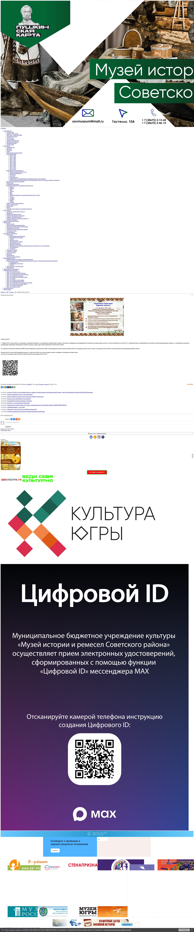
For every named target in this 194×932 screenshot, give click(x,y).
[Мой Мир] (6, 387)
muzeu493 (29, 384)
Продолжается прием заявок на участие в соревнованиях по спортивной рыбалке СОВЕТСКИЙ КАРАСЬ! (37, 405)
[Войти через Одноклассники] (19, 419)
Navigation (3, 128)
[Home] (97, 64)
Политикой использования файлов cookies (117, 930)
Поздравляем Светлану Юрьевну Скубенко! (19, 401)
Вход (9, 430)
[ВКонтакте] (2, 387)
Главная (3, 292)
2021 (7, 292)
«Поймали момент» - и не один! (16, 407)
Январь (11, 292)
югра (37, 384)
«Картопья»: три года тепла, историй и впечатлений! (21, 409)
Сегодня (9, 384)
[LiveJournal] (10, 387)
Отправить (8, 426)
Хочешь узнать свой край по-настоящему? (19, 398)
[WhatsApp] (14, 387)
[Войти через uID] (11, 419)
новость (47, 384)
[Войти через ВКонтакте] (14, 419)
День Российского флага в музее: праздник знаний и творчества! (25, 396)
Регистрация (4, 430)
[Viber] (12, 387)
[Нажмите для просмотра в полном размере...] (95, 830)
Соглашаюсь (184, 930)
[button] (192, 456)
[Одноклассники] (4, 387)
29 (15, 292)
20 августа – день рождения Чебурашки (18, 403)
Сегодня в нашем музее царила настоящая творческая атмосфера (26, 411)
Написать (55, 850)
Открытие (41, 384)
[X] (8, 387)
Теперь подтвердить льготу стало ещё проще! (20, 394)
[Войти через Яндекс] (16, 419)
